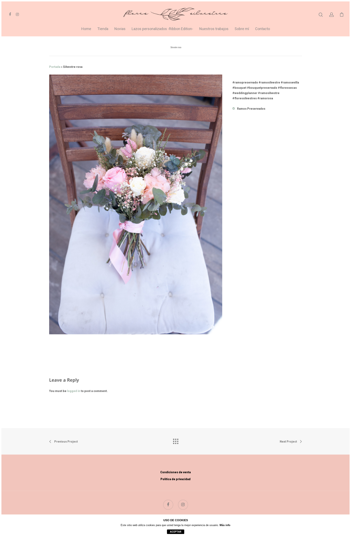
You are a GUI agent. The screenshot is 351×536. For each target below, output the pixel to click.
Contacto (262, 29)
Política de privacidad (175, 479)
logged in (73, 391)
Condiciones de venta (175, 472)
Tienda (102, 29)
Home (86, 29)
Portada (54, 66)
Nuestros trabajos (214, 29)
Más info (225, 525)
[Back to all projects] (175, 440)
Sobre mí (242, 29)
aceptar (175, 531)
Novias (120, 29)
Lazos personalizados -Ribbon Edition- (162, 29)
